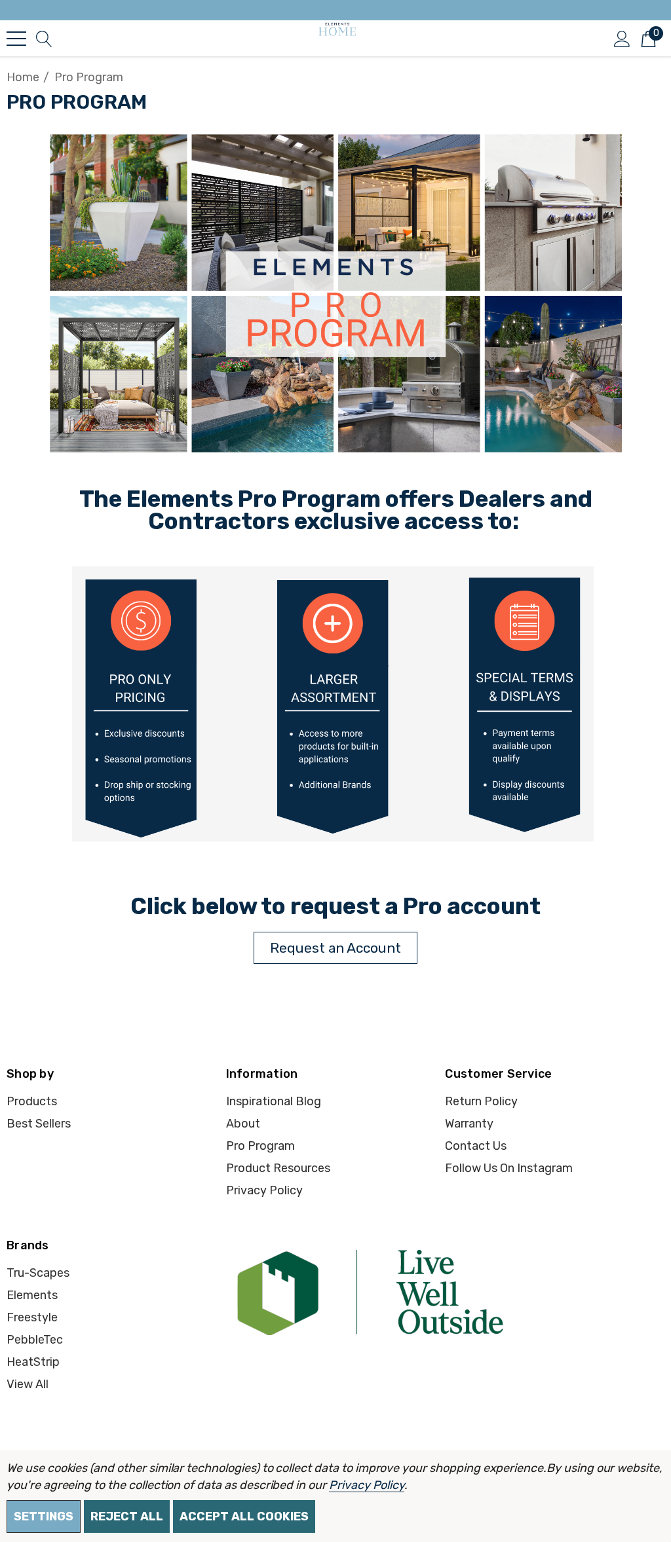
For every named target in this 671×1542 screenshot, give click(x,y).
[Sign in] (622, 38)
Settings (43, 1516)
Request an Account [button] (335, 948)
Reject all (126, 1516)
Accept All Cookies (244, 1516)
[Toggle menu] (16, 38)
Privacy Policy (366, 1485)
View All (27, 1384)
